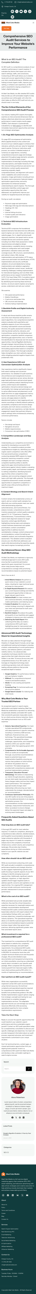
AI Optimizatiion (6, 1243)
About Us (4, 1204)
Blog (2, 1216)
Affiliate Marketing (6, 1246)
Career (3, 1213)
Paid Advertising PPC (7, 1232)
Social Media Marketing (8, 1240)
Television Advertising (8, 1237)
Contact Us (4, 1219)
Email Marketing (6, 1234)
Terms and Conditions (8, 1210)
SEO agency (17, 126)
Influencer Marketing (7, 1249)
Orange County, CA (7, 1259)
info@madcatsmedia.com (9, 1265)
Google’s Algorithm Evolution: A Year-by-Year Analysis (17, 1134)
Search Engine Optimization (9, 1229)
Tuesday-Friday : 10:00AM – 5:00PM (12, 1273)
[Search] (29, 1069)
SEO (5, 1152)
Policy (3, 1207)
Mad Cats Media (12, 22)
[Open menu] (33, 23)
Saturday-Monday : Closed (9, 1276)
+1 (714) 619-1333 (6, 1262)
